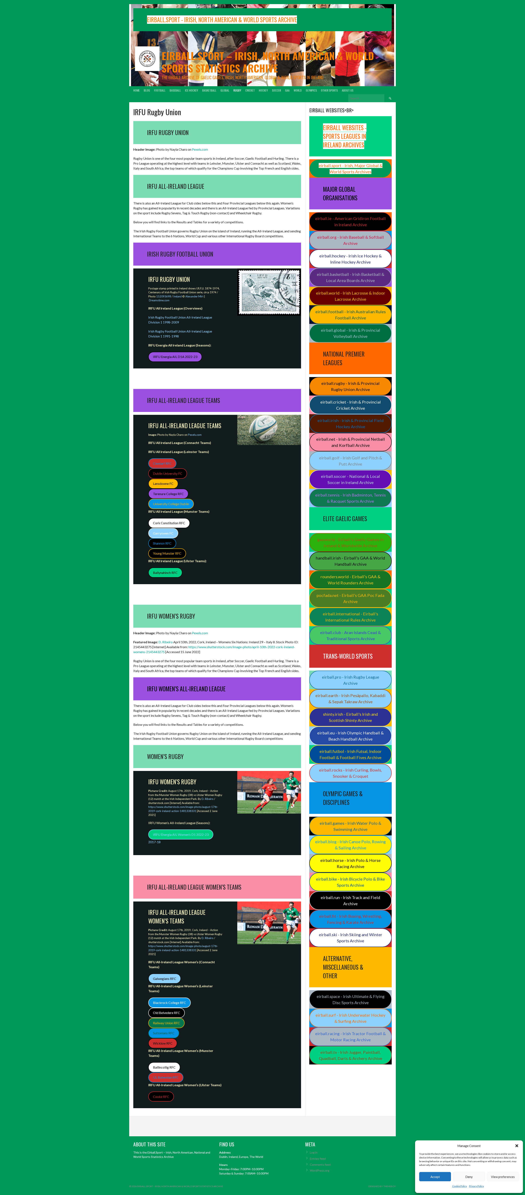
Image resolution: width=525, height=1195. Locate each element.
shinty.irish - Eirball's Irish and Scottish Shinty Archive (350, 717)
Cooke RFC (161, 1097)
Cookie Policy (459, 1186)
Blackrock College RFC (169, 1003)
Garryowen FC (163, 533)
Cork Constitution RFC (169, 523)
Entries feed (318, 1158)
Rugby (237, 90)
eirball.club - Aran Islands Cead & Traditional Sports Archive (350, 635)
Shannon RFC (162, 543)
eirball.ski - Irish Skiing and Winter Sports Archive (350, 937)
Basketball (209, 90)
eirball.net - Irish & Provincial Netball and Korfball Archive (350, 442)
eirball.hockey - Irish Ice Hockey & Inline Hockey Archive (350, 258)
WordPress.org (319, 1170)
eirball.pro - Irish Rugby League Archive (350, 680)
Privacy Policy (476, 1186)
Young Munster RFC (167, 553)
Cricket (250, 90)
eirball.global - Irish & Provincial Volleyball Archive (350, 333)
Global (224, 90)
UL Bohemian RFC (166, 1077)
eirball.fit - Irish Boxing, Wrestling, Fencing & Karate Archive (350, 919)
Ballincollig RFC (164, 1067)
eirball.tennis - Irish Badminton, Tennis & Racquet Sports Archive (350, 497)
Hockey (263, 90)
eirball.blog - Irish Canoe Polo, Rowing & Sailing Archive (350, 844)
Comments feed (320, 1164)
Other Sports (329, 90)
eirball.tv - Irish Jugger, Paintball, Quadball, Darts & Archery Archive (350, 1055)
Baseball (175, 90)
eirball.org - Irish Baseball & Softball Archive (350, 240)
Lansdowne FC (163, 483)
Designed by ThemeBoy (382, 1186)
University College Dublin (171, 504)
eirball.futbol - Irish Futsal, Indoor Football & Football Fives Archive (351, 754)
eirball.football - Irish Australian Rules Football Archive (350, 314)
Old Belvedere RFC (166, 1013)
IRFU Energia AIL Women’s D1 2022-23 (181, 834)
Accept (435, 1177)
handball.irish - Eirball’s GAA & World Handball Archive (350, 561)
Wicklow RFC (162, 1043)
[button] (517, 1146)
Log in (313, 1152)
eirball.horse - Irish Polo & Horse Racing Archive (350, 863)
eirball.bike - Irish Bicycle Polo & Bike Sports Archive (350, 882)
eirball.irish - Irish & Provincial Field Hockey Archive (350, 423)
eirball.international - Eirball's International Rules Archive (350, 616)
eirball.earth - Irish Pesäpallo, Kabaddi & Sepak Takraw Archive (350, 698)
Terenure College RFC (168, 494)
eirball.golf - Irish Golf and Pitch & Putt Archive (350, 460)
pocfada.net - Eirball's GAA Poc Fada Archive (350, 598)
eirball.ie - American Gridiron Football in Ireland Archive (350, 221)
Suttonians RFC (164, 1033)
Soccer (276, 90)
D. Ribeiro (166, 642)
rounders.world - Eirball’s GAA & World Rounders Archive (350, 579)
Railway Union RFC (166, 1023)
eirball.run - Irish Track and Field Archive (350, 900)
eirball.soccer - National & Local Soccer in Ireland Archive (350, 479)
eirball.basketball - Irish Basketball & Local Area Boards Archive (350, 277)
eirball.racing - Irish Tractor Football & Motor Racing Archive (350, 1036)
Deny (469, 1177)
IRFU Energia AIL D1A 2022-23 (175, 357)
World (298, 90)
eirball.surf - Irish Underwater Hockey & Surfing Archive (350, 1018)
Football (159, 90)
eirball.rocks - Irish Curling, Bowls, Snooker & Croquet (350, 773)
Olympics (311, 90)
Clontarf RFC (162, 463)
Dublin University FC (167, 473)
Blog (147, 90)
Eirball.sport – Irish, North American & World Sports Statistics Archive (268, 61)
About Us (347, 90)
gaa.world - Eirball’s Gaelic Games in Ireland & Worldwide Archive (350, 542)
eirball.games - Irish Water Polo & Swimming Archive (350, 826)
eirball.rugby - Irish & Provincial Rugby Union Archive (350, 386)
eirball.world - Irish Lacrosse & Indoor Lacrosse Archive (350, 296)
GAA (287, 90)
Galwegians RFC (164, 979)
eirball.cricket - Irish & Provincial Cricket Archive (350, 405)
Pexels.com (200, 149)
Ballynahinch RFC (165, 573)
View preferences (503, 1177)
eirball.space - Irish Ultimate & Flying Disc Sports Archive (351, 999)
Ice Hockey (191, 90)
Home (136, 90)
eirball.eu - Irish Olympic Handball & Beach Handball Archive (350, 735)
